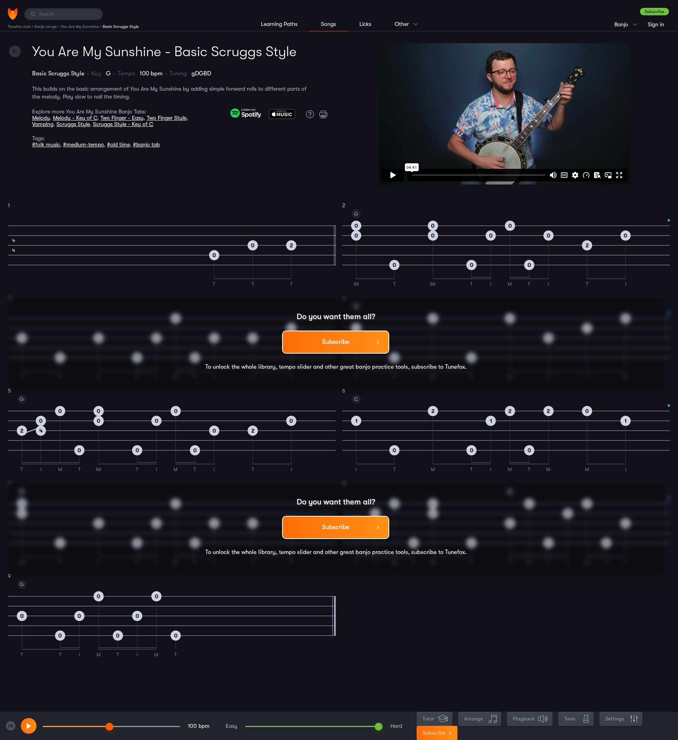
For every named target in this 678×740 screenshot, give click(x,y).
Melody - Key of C (75, 118)
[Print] (325, 114)
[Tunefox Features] (308, 114)
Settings (614, 719)
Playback (523, 719)
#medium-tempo (83, 144)
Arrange (473, 719)
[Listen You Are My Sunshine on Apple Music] (282, 115)
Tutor (428, 719)
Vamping (42, 124)
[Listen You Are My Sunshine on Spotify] (246, 113)
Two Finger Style (166, 118)
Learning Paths (279, 24)
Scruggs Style (73, 124)
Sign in (656, 24)
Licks (365, 24)
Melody (41, 118)
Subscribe (654, 11)
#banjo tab (146, 144)
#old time (118, 144)
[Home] (13, 14)
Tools (570, 719)
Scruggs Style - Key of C (123, 124)
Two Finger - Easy (122, 118)
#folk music (46, 144)
